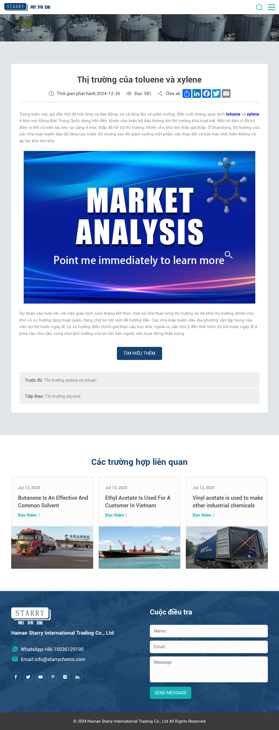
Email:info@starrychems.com (53, 659)
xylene (253, 114)
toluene (233, 114)
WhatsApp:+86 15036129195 (52, 649)
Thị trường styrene (52, 396)
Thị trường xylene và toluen (60, 380)
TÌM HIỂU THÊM (139, 353)
